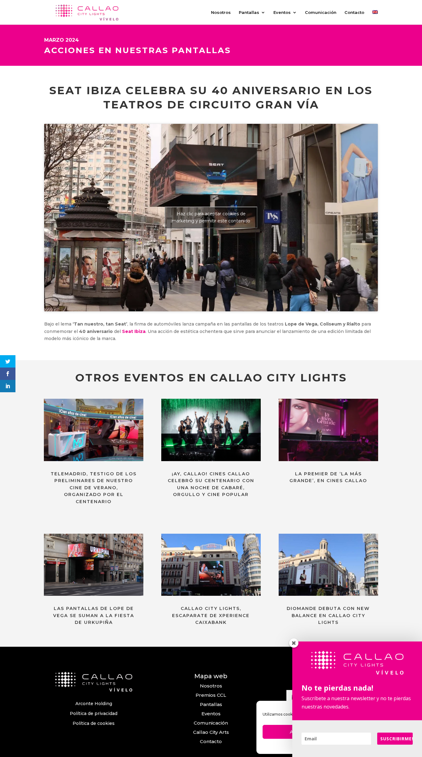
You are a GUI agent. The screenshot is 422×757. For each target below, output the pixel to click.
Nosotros (221, 12)
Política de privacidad (93, 713)
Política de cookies (94, 723)
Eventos (282, 12)
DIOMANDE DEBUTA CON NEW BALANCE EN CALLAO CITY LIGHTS (328, 615)
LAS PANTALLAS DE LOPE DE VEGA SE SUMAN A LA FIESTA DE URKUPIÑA (93, 615)
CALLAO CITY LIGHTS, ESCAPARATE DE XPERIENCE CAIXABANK (211, 615)
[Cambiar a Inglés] (375, 17)
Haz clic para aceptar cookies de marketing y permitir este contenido (211, 217)
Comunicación (320, 12)
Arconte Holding (93, 703)
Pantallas (249, 12)
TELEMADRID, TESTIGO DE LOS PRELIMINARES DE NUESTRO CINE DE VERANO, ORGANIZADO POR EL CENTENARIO (94, 487)
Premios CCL (211, 695)
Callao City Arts (211, 732)
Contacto (354, 12)
